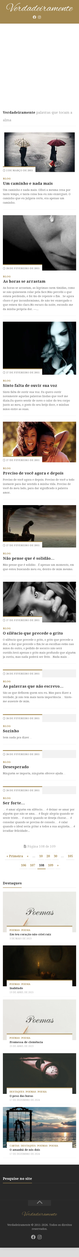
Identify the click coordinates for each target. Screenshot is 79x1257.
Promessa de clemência (26, 1042)
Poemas (15, 930)
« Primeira (15, 856)
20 (48, 856)
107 (32, 865)
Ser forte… (14, 803)
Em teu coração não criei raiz (30, 934)
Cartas (14, 1145)
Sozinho (11, 731)
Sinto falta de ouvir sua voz (30, 385)
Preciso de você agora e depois (33, 473)
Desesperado (16, 767)
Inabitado (16, 988)
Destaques (17, 1091)
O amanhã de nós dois (25, 1149)
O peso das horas (21, 1095)
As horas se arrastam (24, 281)
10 (41, 856)
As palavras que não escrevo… (33, 686)
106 (23, 865)
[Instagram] (39, 17)
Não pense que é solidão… (28, 558)
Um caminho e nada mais (28, 183)
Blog (7, 178)
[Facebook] (34, 17)
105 (70, 856)
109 (50, 865)
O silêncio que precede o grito (33, 633)
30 (55, 856)
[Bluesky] (44, 17)
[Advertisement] (39, 65)
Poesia (25, 930)
